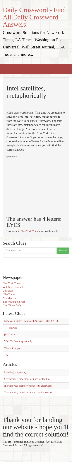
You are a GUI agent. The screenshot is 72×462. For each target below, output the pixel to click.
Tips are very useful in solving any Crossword (28, 392)
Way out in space (13, 348)
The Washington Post (14, 301)
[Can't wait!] (11, 334)
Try (6, 355)
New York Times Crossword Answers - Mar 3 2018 (31, 321)
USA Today (9, 294)
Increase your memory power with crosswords (28, 385)
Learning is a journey (15, 372)
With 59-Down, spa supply (18, 341)
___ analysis (10, 327)
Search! (63, 250)
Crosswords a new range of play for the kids (27, 379)
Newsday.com (10, 298)
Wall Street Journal (13, 287)
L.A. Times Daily (12, 305)
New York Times (30, 231)
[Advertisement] (37, 185)
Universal (8, 290)
